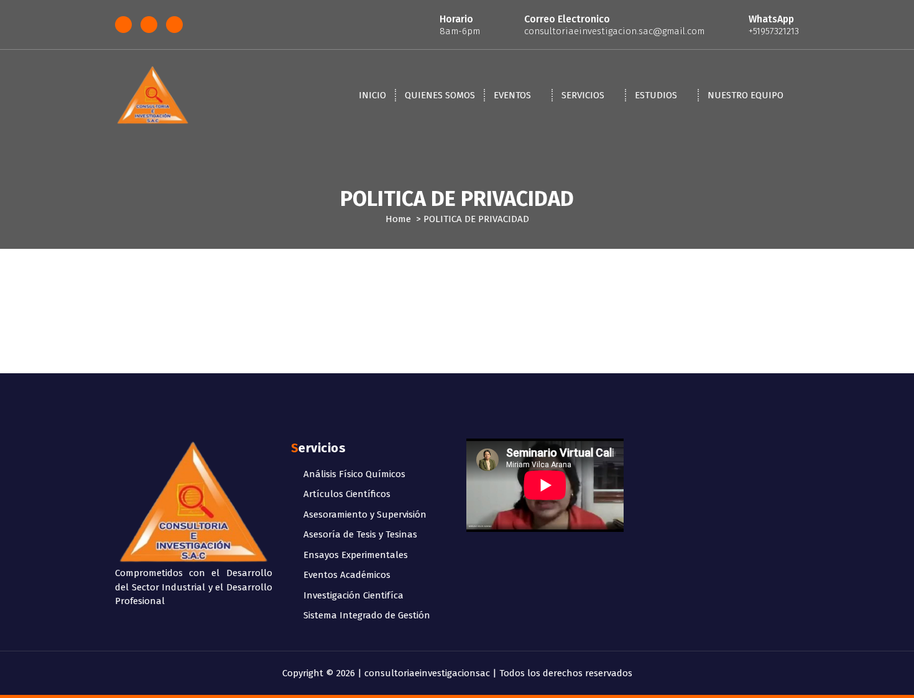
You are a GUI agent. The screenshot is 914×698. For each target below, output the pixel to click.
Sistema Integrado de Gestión (366, 615)
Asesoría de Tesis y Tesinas (360, 534)
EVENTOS (512, 95)
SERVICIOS (582, 95)
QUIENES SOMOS (440, 95)
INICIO (372, 95)
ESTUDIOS (656, 95)
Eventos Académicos (346, 574)
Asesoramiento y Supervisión (365, 514)
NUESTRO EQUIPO (745, 95)
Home (398, 219)
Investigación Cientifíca (353, 595)
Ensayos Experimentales (355, 555)
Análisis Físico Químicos (354, 474)
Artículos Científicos (346, 494)
